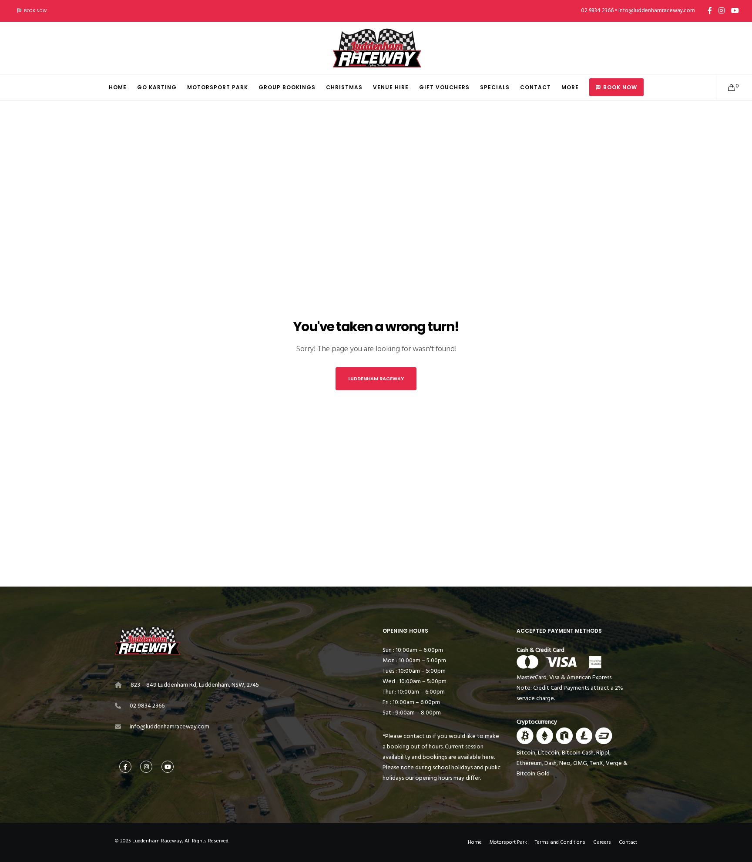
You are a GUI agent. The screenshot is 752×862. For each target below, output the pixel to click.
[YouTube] (735, 10)
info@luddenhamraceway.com (169, 726)
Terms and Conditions (560, 842)
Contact (628, 842)
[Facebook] (710, 10)
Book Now (35, 10)
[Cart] (726, 87)
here (488, 757)
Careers (602, 842)
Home (475, 842)
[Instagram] (721, 10)
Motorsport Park (508, 842)
